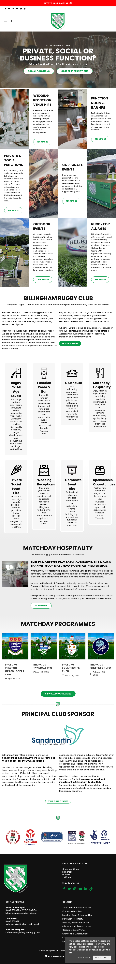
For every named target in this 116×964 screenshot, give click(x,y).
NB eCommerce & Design (59, 957)
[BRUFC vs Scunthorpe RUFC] (72, 646)
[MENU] (5, 21)
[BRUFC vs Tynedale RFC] (44, 646)
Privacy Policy (84, 958)
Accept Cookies (102, 958)
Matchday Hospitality (72, 918)
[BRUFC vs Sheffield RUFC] (101, 646)
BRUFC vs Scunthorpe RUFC (71, 668)
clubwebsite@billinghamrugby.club (23, 932)
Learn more (43, 279)
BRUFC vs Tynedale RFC (42, 666)
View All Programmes (58, 693)
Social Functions (39, 71)
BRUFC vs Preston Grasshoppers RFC (14, 669)
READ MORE (41, 605)
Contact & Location (72, 911)
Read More (42, 142)
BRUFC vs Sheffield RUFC (100, 666)
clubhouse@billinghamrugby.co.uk (22, 924)
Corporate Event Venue (74, 930)
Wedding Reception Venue (75, 922)
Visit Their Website (58, 801)
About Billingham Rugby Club (76, 907)
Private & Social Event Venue (76, 926)
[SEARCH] (11, 21)
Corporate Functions (74, 71)
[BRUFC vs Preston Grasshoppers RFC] (15, 646)
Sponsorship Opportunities (75, 933)
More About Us (70, 343)
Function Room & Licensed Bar (77, 915)
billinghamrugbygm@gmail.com (21, 913)
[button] (55, 85)
